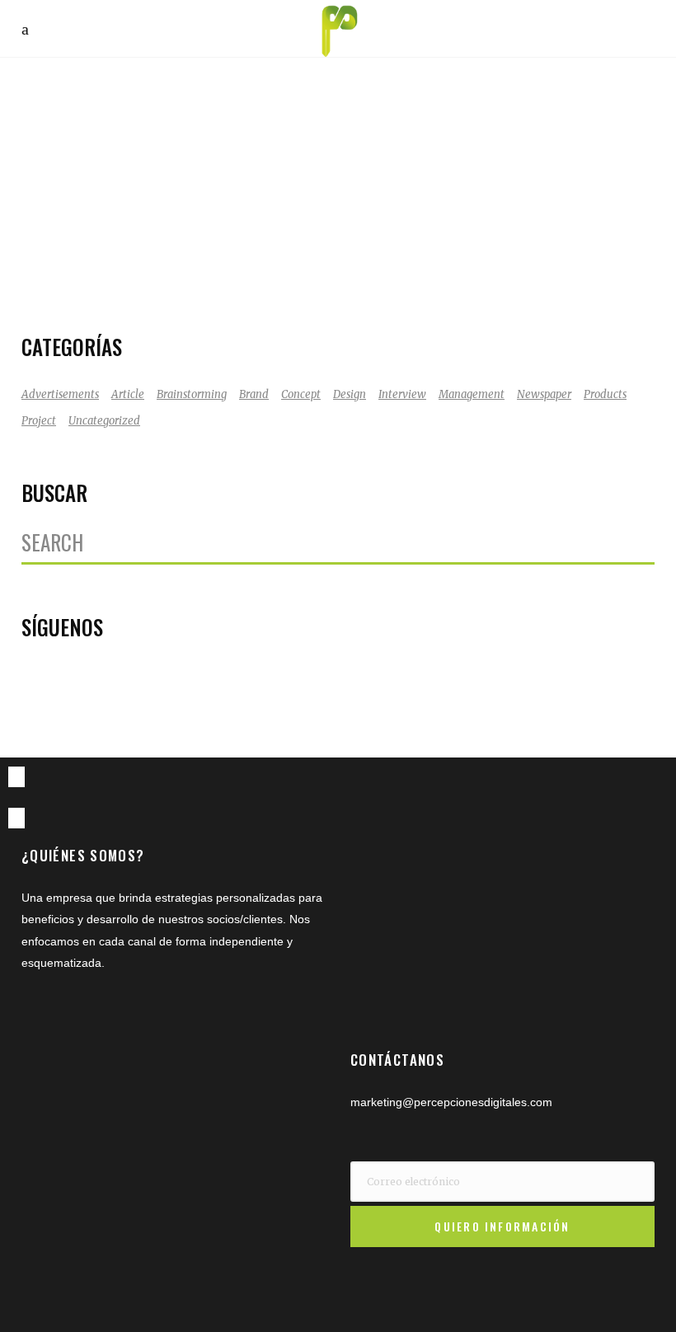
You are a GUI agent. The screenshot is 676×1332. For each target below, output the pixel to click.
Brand (254, 394)
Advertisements (60, 394)
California (82, 267)
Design (349, 394)
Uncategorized (104, 421)
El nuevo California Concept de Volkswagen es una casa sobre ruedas (161, 166)
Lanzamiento (150, 267)
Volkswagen (87, 289)
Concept (301, 394)
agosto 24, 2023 (96, 245)
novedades (221, 267)
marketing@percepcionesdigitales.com (451, 1102)
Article (127, 394)
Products (605, 394)
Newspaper (544, 394)
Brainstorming (192, 394)
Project (38, 421)
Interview (402, 394)
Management (472, 394)
